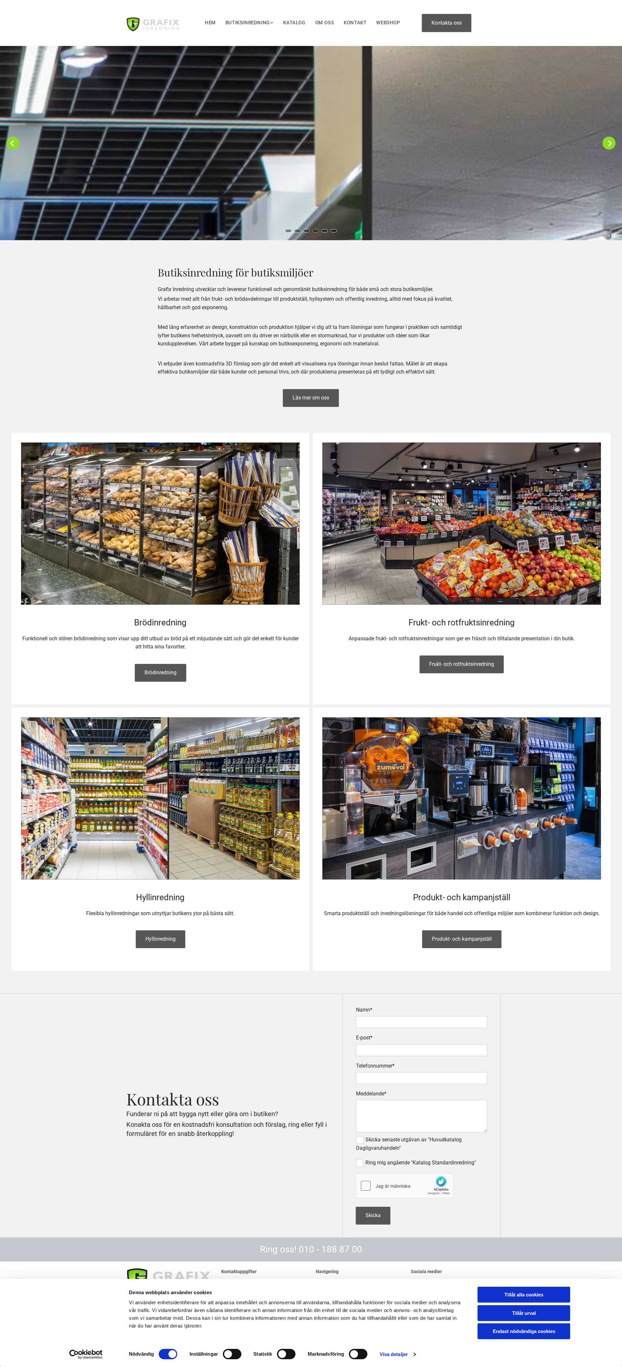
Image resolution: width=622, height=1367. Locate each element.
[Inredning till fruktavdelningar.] (461, 524)
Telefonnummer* (375, 1066)
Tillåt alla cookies (523, 1294)
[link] (245, 23)
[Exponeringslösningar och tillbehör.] (461, 798)
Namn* (364, 1010)
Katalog (294, 23)
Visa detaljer (394, 1354)
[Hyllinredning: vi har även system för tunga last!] (160, 798)
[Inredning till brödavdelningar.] (160, 524)
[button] (446, 23)
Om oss (324, 23)
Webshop (388, 23)
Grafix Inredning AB (152, 9)
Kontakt (355, 23)
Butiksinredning (247, 23)
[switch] (232, 1354)
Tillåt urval (524, 1313)
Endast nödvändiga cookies (524, 1331)
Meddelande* (371, 1094)
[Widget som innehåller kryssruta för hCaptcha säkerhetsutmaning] (405, 1185)
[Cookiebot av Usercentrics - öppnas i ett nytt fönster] (86, 1354)
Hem (210, 23)
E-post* (364, 1038)
